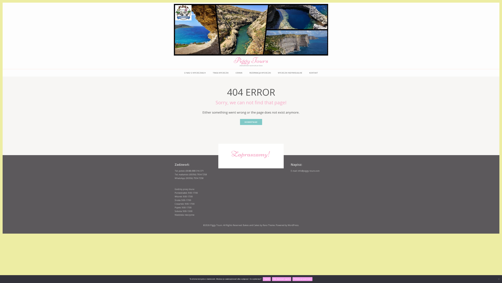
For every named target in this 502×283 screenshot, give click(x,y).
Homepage (251, 122)
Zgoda (266, 279)
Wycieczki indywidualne (290, 73)
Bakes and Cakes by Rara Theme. (259, 225)
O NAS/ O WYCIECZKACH (195, 73)
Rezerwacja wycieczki (260, 73)
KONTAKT (313, 73)
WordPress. (293, 225)
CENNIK (239, 73)
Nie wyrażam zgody (281, 279)
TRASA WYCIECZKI (221, 73)
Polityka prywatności (302, 279)
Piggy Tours (251, 60)
